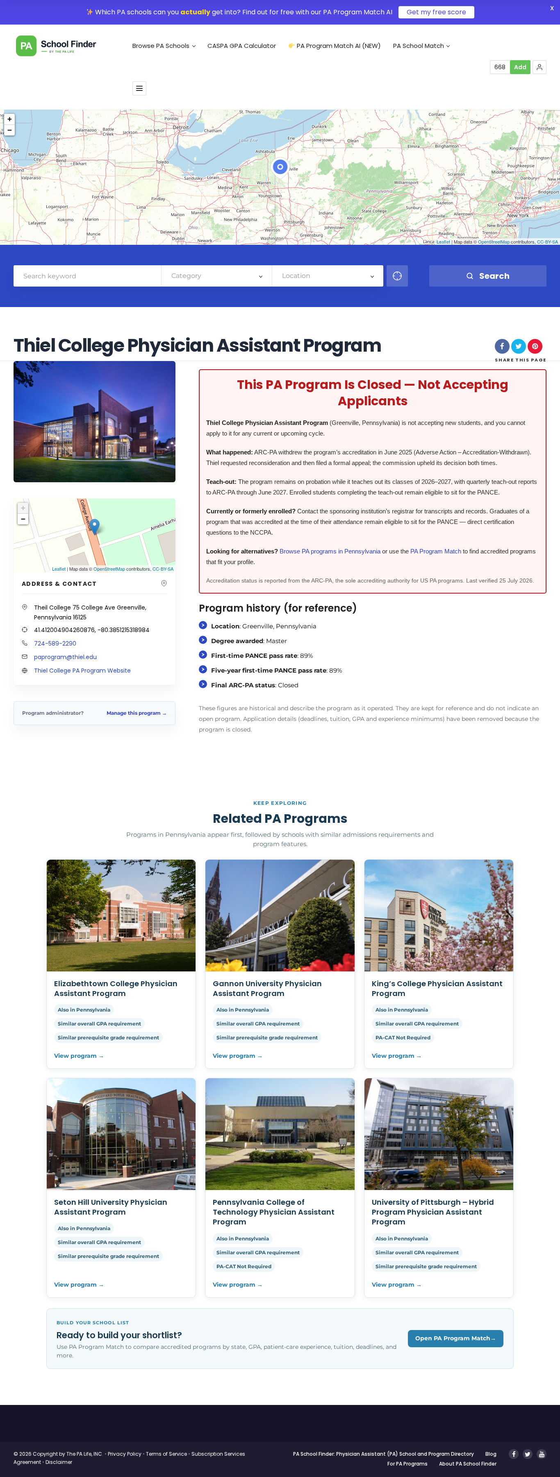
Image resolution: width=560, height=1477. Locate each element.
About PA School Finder (467, 1463)
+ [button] (9, 119)
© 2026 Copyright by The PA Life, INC (58, 1453)
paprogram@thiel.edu (65, 657)
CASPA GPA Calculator (241, 46)
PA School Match (418, 46)
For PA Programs (407, 1463)
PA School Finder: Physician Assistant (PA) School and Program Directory (383, 1453)
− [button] (9, 130)
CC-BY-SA (547, 241)
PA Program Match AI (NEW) (338, 46)
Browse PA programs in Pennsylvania (330, 551)
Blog (490, 1453)
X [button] (552, 8)
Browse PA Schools (160, 46)
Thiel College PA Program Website (82, 670)
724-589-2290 (55, 643)
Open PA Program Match (455, 1338)
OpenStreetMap (494, 241)
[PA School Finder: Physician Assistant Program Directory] (68, 46)
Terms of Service (166, 1453)
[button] (539, 67)
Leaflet (443, 241)
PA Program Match (435, 551)
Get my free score (436, 12)
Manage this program (137, 713)
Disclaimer (59, 1462)
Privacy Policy (124, 1453)
